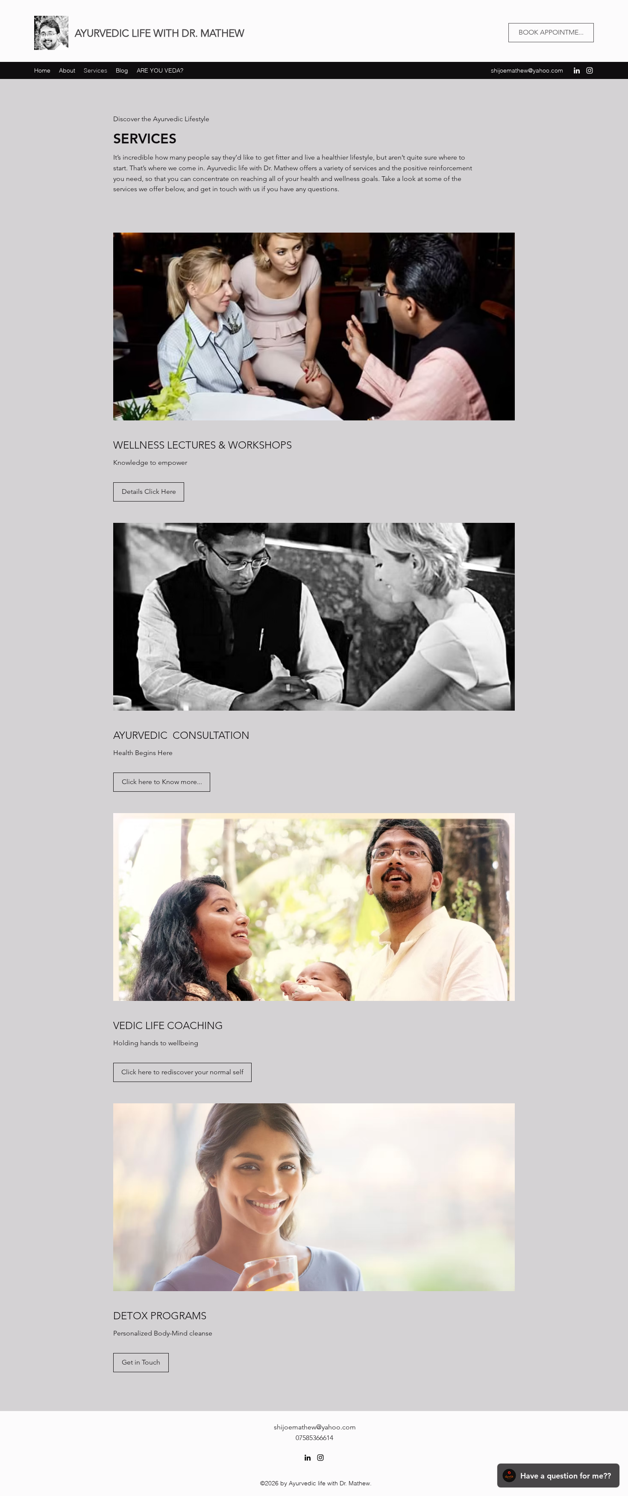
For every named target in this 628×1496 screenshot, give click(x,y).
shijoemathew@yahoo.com (527, 70)
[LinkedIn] (576, 70)
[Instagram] (589, 70)
